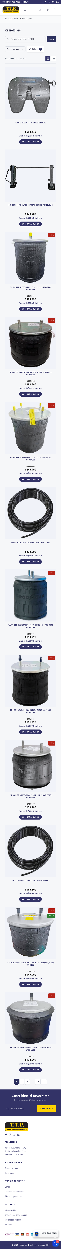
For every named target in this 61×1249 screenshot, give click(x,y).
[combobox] (15, 49)
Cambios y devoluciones (15, 1191)
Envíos (7, 1187)
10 (38, 1081)
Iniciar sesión (10, 1210)
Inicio (16, 18)
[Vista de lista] (53, 58)
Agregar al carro (30, 142)
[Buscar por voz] (47, 9)
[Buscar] (40, 9)
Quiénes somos (11, 1168)
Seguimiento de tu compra (16, 1215)
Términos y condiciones (15, 1196)
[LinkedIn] (57, 2)
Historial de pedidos (13, 1220)
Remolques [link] (27, 18)
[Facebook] (45, 2)
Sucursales (9, 1173)
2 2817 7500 (18, 1154)
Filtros (36, 49)
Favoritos (8, 1224)
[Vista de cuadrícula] (47, 58)
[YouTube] (53, 2)
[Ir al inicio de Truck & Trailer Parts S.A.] (10, 9)
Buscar (51, 39)
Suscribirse (46, 1108)
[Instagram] (49, 2)
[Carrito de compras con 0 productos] (55, 9)
